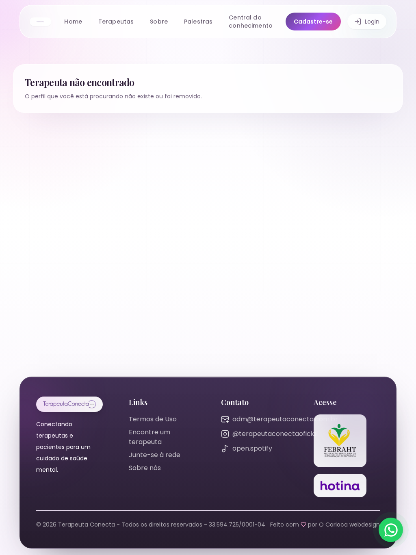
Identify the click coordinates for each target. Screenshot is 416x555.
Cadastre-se (313, 21)
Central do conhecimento (251, 21)
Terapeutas (116, 21)
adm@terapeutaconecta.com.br (285, 419)
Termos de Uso (153, 419)
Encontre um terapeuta (149, 437)
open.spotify (252, 448)
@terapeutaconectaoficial (275, 433)
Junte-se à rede (154, 455)
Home (73, 21)
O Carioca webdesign (349, 524)
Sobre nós (145, 468)
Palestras (198, 21)
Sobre (159, 21)
